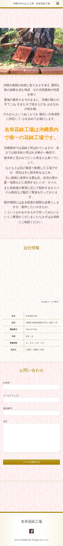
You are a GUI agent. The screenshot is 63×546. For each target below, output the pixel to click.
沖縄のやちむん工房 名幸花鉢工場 (31, 3)
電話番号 (8, 408)
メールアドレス (11, 395)
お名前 (7, 382)
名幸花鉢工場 (31, 521)
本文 (5, 421)
